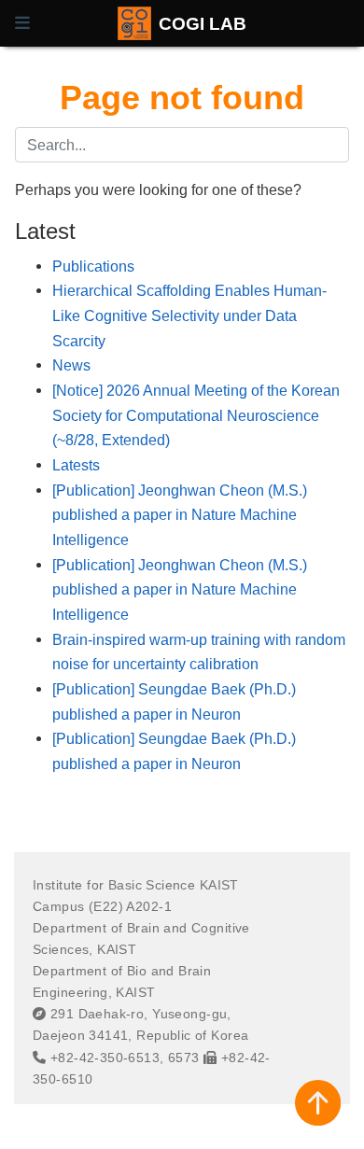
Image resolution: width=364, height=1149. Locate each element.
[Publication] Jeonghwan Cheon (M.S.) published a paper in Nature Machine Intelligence (179, 515)
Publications (93, 266)
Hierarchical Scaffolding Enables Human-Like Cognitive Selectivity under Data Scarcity (189, 315)
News (71, 365)
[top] (318, 1103)
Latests (76, 464)
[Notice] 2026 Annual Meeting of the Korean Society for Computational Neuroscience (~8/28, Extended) (196, 415)
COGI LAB (202, 23)
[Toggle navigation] (22, 23)
